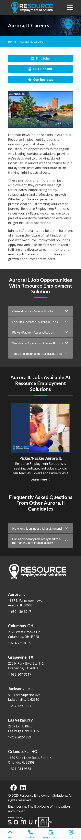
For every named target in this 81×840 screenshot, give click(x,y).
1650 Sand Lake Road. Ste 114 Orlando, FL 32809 (30, 757)
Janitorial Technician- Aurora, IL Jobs (37, 353)
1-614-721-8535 (19, 643)
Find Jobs (43, 58)
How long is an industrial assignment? (37, 528)
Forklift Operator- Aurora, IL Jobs (35, 322)
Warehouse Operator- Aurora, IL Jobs (37, 343)
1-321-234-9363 (19, 769)
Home (12, 41)
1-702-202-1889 (19, 737)
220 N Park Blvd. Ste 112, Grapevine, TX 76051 (26, 662)
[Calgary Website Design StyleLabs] (30, 821)
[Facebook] (13, 787)
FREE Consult (42, 69)
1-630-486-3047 (19, 611)
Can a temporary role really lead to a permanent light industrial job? (36, 540)
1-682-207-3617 (19, 674)
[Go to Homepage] (32, 7)
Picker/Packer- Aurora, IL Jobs (33, 332)
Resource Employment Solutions (43, 795)
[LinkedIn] (23, 787)
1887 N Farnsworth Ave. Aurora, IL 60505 (25, 599)
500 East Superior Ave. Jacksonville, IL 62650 (24, 694)
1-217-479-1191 (19, 706)
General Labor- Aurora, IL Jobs (32, 311)
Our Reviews (43, 79)
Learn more (39, 479)
